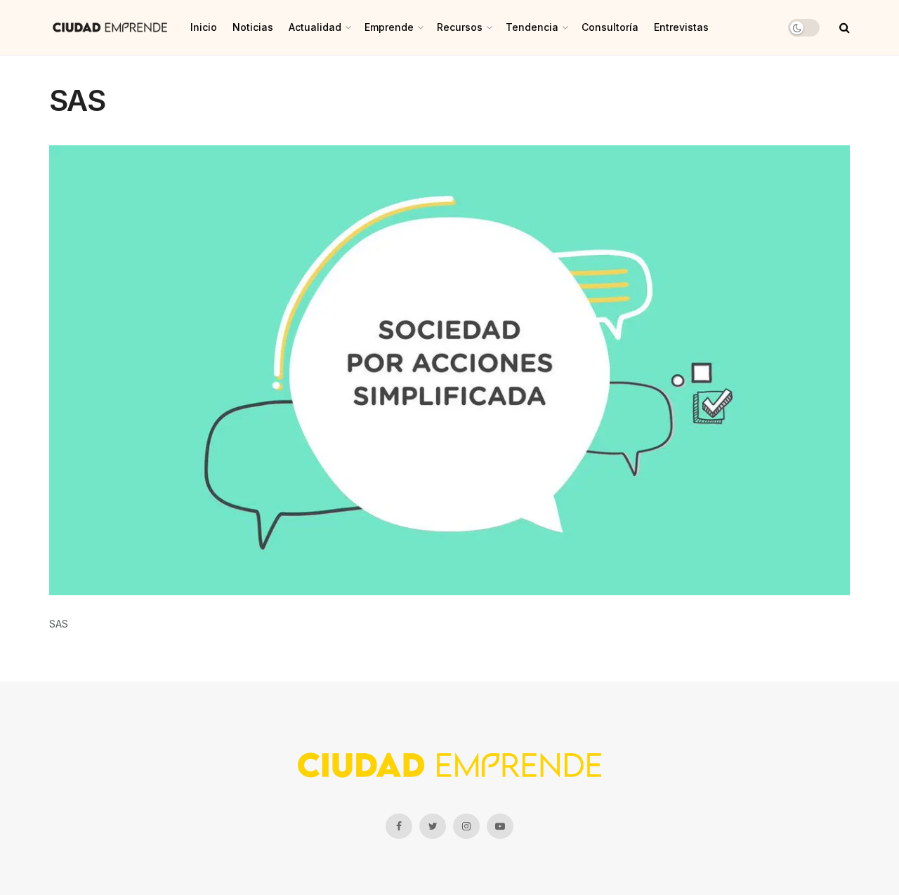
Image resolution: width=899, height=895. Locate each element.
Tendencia (532, 27)
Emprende (389, 27)
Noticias (252, 27)
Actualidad (315, 27)
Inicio (203, 27)
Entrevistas (681, 27)
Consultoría (610, 27)
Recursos (460, 27)
